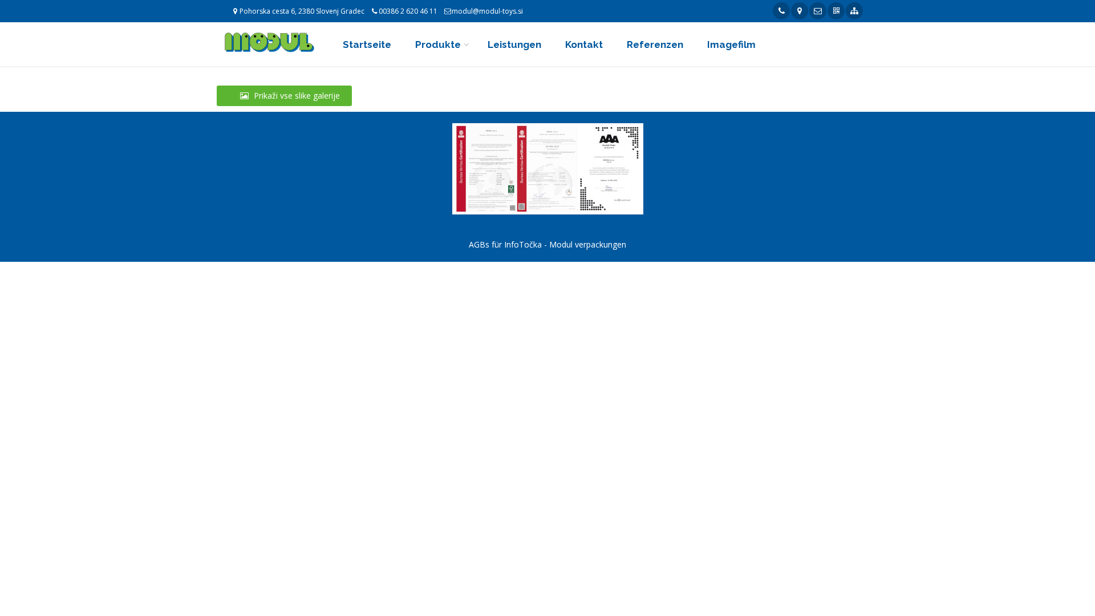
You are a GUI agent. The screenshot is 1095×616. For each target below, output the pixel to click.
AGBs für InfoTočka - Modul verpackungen (547, 244)
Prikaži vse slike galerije (296, 95)
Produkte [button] (438, 44)
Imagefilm (731, 44)
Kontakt (584, 44)
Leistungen (514, 44)
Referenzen (655, 44)
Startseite (367, 44)
